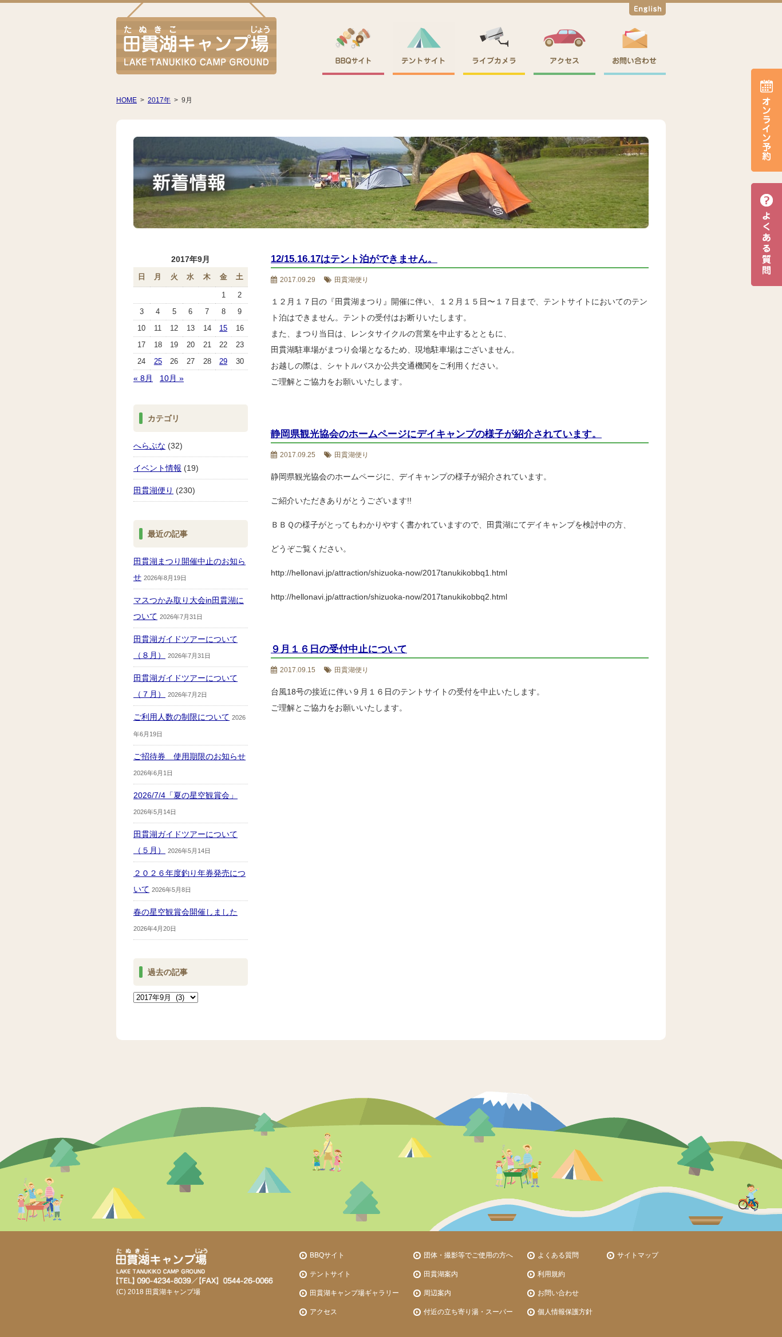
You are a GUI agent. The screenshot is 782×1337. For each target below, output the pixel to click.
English (647, 11)
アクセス (323, 1311)
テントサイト (330, 1274)
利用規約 (551, 1274)
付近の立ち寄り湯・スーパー (468, 1311)
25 (158, 361)
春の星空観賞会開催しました (185, 912)
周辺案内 (437, 1292)
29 (223, 361)
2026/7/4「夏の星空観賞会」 (185, 795)
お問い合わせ (558, 1292)
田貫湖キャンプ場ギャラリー (354, 1292)
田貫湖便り (153, 490)
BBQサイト (327, 1255)
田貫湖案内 (441, 1274)
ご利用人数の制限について (181, 716)
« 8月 (143, 378)
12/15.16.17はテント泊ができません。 (354, 258)
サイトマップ (637, 1255)
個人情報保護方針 (565, 1311)
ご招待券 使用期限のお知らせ (189, 756)
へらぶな (149, 445)
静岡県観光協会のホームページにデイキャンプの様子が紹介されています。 (436, 434)
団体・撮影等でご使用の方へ (468, 1255)
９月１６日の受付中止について (339, 649)
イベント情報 (157, 468)
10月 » (172, 378)
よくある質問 (558, 1255)
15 (223, 328)
